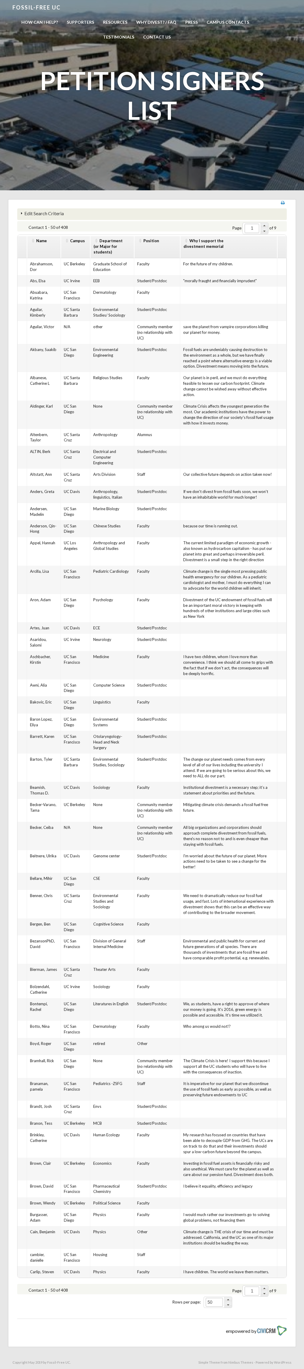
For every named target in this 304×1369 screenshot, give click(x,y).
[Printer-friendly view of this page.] (283, 202)
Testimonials (118, 36)
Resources (115, 22)
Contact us (157, 36)
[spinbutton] (252, 228)
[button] (264, 225)
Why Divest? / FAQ (156, 22)
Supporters (80, 22)
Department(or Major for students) (108, 246)
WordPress (283, 1362)
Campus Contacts (228, 22)
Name (41, 240)
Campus (77, 240)
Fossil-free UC (36, 7)
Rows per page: (186, 1301)
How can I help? (39, 22)
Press (191, 22)
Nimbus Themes (240, 1362)
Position (151, 240)
